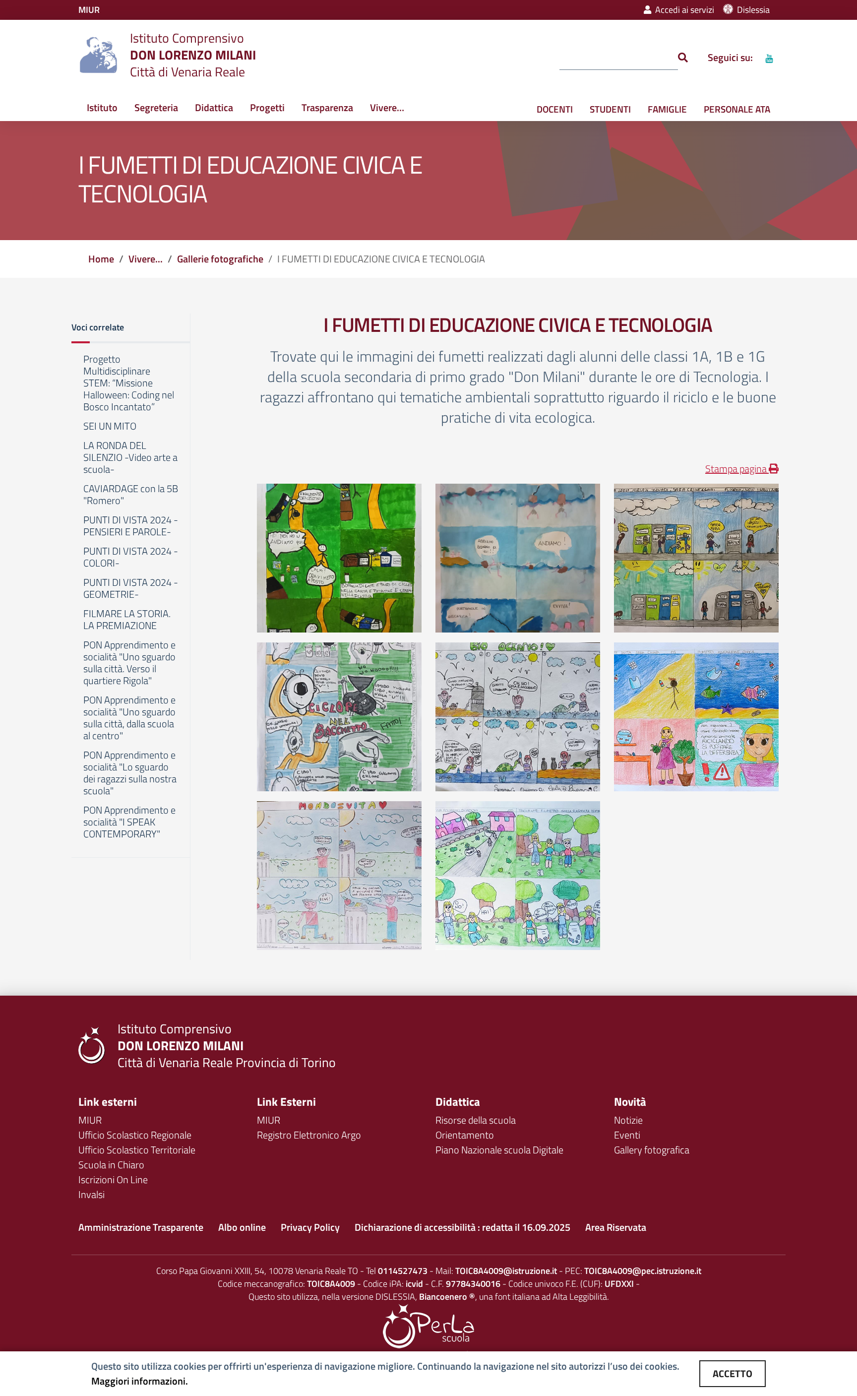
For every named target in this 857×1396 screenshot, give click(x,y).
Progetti (267, 107)
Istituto (102, 107)
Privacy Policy (310, 1227)
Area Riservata (615, 1227)
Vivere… (387, 107)
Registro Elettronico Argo (309, 1134)
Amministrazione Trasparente (140, 1227)
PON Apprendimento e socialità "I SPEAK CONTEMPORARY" (129, 822)
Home (101, 258)
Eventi (627, 1134)
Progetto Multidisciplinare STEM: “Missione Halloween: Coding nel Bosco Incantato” (128, 383)
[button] (130, 328)
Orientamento (464, 1134)
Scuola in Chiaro (111, 1164)
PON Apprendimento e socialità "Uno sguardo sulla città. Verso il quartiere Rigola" (129, 663)
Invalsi (91, 1194)
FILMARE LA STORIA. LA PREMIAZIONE (127, 620)
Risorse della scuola (475, 1120)
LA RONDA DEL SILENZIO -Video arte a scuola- (130, 458)
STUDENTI (610, 109)
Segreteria (156, 107)
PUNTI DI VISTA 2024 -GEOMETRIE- (130, 589)
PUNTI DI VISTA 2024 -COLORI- (130, 558)
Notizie (628, 1120)
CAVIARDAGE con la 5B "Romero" (130, 495)
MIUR (90, 1120)
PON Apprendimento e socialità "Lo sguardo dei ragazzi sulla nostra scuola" (130, 773)
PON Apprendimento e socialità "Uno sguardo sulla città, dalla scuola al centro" (129, 718)
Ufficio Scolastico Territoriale (136, 1149)
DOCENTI (555, 109)
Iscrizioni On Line (113, 1179)
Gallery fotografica (651, 1149)
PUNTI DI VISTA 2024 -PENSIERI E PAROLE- (130, 526)
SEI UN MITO (109, 427)
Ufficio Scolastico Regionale (134, 1134)
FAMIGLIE (667, 109)
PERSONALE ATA (737, 109)
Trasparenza (327, 107)
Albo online (242, 1227)
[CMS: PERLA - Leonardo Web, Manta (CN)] (428, 1325)
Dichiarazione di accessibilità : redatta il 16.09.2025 (462, 1227)
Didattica (214, 107)
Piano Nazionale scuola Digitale (499, 1149)
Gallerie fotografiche (220, 258)
